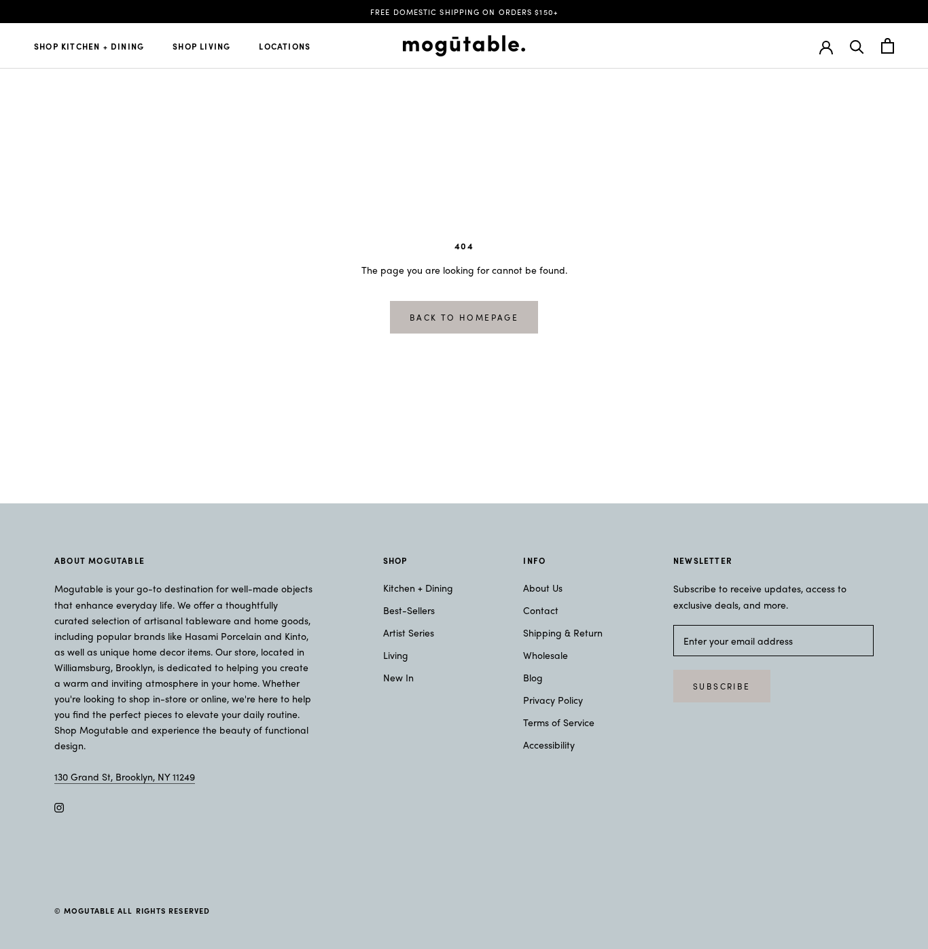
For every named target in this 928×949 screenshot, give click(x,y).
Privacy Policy (553, 699)
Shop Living (201, 46)
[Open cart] (887, 46)
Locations (284, 46)
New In (398, 677)
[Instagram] (59, 806)
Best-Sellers (409, 610)
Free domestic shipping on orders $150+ (464, 11)
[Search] (857, 46)
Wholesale (545, 655)
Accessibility (549, 744)
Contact (540, 610)
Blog (533, 677)
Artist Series (408, 632)
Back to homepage (464, 317)
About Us (543, 587)
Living (395, 655)
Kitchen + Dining (418, 587)
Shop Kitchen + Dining (89, 46)
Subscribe (722, 686)
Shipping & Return (563, 632)
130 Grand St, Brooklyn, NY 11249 (124, 776)
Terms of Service (558, 722)
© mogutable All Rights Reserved (132, 910)
